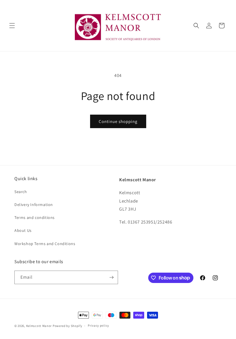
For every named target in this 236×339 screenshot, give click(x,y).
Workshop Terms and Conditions (44, 243)
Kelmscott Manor (39, 326)
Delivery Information (33, 204)
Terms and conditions (34, 217)
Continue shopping (118, 121)
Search (20, 191)
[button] (12, 25)
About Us (23, 230)
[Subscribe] (111, 277)
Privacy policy (98, 325)
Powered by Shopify (67, 326)
